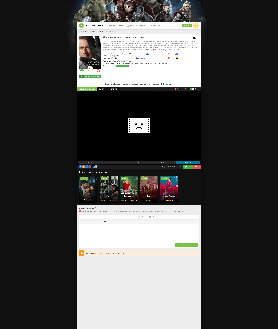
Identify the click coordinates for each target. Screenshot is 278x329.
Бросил (163, 162)
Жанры (120, 25)
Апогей (109, 196)
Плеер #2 (103, 89)
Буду (139, 162)
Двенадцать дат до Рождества (129, 195)
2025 (147, 54)
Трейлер (114, 89)
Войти (186, 25)
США (176, 54)
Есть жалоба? (182, 89)
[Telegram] (95, 166)
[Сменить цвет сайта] (196, 25)
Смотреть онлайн (87, 89)
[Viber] (89, 166)
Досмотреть (140, 25)
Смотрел (114, 162)
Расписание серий (92, 76)
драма (143, 58)
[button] (82, 222)
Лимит (149, 196)
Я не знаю (88, 200)
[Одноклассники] (83, 166)
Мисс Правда (169, 196)
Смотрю (89, 162)
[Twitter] (92, 166)
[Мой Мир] (86, 166)
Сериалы (111, 25)
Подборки (129, 25)
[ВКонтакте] (80, 166)
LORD (94, 25)
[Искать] (178, 25)
